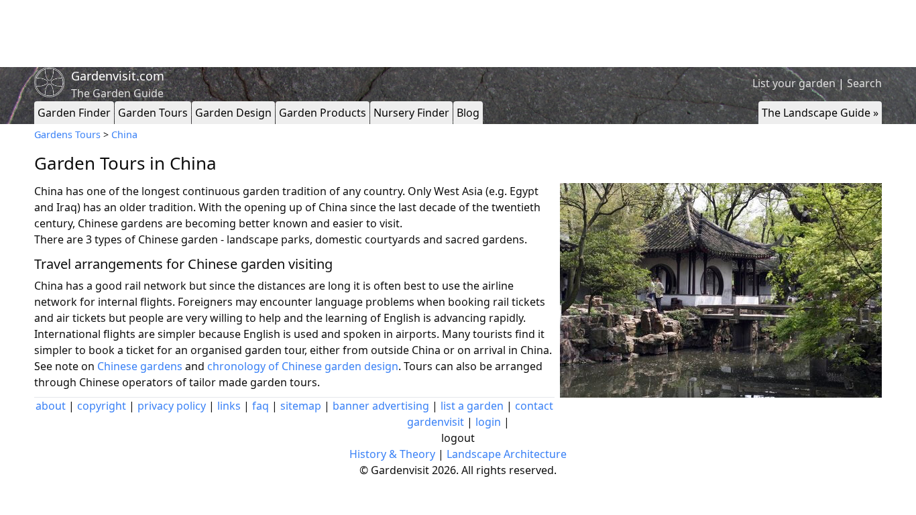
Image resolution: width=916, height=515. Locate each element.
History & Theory (392, 454)
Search (864, 83)
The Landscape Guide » (820, 112)
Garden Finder (74, 112)
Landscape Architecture (507, 454)
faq (260, 405)
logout (458, 438)
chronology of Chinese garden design (302, 366)
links (229, 405)
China (124, 134)
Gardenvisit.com (117, 76)
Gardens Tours (67, 134)
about (51, 405)
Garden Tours (153, 112)
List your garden (794, 83)
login (488, 421)
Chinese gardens (139, 366)
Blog (468, 112)
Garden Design (233, 112)
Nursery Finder (411, 112)
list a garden (472, 405)
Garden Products (322, 112)
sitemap (300, 405)
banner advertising (381, 405)
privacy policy (171, 405)
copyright (101, 405)
